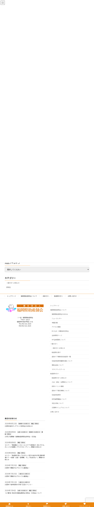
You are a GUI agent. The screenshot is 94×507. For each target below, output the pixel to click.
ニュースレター (57, 318)
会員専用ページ (57, 335)
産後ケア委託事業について (60, 390)
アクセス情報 (56, 327)
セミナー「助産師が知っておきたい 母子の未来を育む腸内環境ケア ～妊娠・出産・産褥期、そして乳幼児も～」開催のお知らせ (25, 457)
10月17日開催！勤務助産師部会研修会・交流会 (20, 437)
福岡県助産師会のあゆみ (60, 314)
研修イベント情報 (58, 386)
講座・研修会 (35, 423)
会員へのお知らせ (22, 432)
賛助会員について (58, 365)
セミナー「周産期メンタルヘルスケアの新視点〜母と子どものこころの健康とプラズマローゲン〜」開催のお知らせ (24, 446)
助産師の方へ (58, 296)
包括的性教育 (56, 395)
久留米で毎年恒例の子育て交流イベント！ (19, 485)
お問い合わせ (72, 296)
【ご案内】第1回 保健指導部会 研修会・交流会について (23, 493)
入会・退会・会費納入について (62, 382)
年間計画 (55, 323)
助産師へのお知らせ (24, 423)
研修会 (8, 287)
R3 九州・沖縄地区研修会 (60, 331)
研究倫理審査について (59, 399)
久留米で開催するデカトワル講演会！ (17, 468)
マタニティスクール (58, 369)
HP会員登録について (58, 340)
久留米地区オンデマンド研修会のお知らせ (19, 426)
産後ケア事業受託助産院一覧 (61, 356)
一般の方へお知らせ (12, 283)
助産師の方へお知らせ (59, 378)
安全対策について (58, 403)
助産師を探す (56, 352)
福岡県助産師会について (29, 296)
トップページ (11, 296)
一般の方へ (45, 296)
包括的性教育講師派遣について (62, 361)
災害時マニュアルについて (60, 408)
